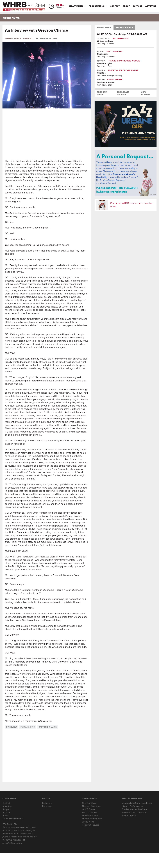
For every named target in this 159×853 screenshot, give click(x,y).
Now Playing (104, 27)
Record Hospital (89, 812)
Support (137, 6)
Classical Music (89, 803)
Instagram (47, 803)
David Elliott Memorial (12, 818)
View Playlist (145, 93)
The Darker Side (90, 815)
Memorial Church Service (134, 812)
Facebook (47, 806)
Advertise (151, 6)
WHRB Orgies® (129, 815)
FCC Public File (9, 824)
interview (11, 727)
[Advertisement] (46, 134)
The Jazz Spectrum (91, 806)
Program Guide (102, 93)
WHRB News (88, 821)
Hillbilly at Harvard (90, 825)
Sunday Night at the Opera (134, 809)
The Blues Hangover (92, 818)
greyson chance (48, 727)
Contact (115, 6)
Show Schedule (124, 27)
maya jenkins (27, 727)
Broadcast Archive (123, 93)
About (126, 6)
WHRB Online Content (18, 38)
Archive (6, 812)
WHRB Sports (88, 809)
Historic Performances (132, 806)
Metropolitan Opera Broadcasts (137, 803)
